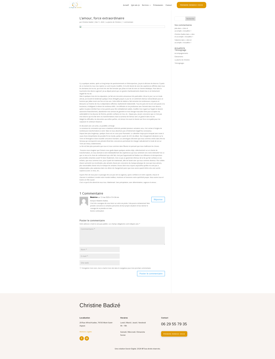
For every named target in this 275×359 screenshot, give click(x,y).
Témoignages (179, 63)
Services (145, 5)
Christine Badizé (87, 22)
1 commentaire (128, 22)
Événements (158, 5)
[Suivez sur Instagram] (87, 338)
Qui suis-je (135, 5)
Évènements (179, 57)
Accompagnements (181, 53)
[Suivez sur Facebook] (81, 338)
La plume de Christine (113, 22)
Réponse (158, 199)
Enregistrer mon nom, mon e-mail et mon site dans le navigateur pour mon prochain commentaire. (116, 268)
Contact (169, 5)
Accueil (126, 5)
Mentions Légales (85, 332)
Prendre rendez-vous (191, 5)
